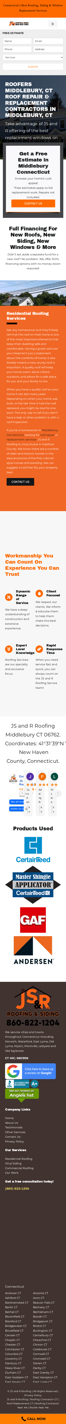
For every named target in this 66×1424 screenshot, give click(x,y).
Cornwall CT (41, 1354)
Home (9, 1118)
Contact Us (12, 1136)
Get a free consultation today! (29, 1181)
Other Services (15, 1132)
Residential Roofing (18, 1158)
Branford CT (13, 1321)
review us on (17, 808)
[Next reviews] (58, 793)
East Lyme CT (42, 1382)
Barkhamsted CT (16, 1302)
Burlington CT (42, 1330)
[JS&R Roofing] (19, 22)
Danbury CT (13, 1363)
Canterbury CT (43, 1335)
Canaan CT (12, 1335)
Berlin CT (11, 1307)
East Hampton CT (45, 1377)
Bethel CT (12, 1312)
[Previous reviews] (22, 793)
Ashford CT (12, 1298)
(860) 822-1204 (17, 1188)
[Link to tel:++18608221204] (38, 23)
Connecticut (43, 761)
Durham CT (13, 1372)
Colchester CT (14, 1349)
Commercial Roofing (19, 1168)
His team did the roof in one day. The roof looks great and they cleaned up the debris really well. (52, 796)
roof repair (47, 435)
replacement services (22, 439)
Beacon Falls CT (44, 1302)
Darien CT (39, 1363)
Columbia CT (14, 1354)
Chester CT (12, 1344)
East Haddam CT (16, 1377)
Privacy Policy (14, 1141)
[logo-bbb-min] (22, 1080)
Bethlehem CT (43, 1312)
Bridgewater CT (16, 1326)
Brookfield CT (14, 1330)
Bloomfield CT (14, 1316)
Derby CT (39, 1368)
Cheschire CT (42, 1340)
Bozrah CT (40, 1316)
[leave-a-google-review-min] (30, 1064)
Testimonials (14, 1127)
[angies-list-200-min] (22, 1089)
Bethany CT (41, 1307)
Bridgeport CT (42, 1321)
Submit (33, 66)
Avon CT (38, 1298)
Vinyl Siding (13, 1163)
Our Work (11, 1172)
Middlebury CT (24, 735)
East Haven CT (15, 1382)
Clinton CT (40, 1344)
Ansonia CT (40, 1293)
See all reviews (19, 801)
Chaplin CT (12, 1340)
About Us (11, 1122)
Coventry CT (13, 1358)
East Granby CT (43, 1372)
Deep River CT (15, 1368)
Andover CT (13, 1293)
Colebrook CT (42, 1349)
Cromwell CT (41, 1358)
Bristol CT (39, 1326)
